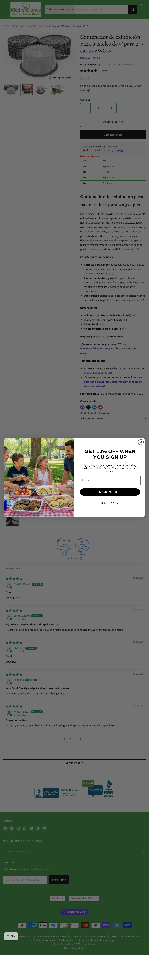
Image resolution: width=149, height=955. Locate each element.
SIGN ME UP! (110, 491)
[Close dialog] (141, 442)
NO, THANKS (110, 503)
